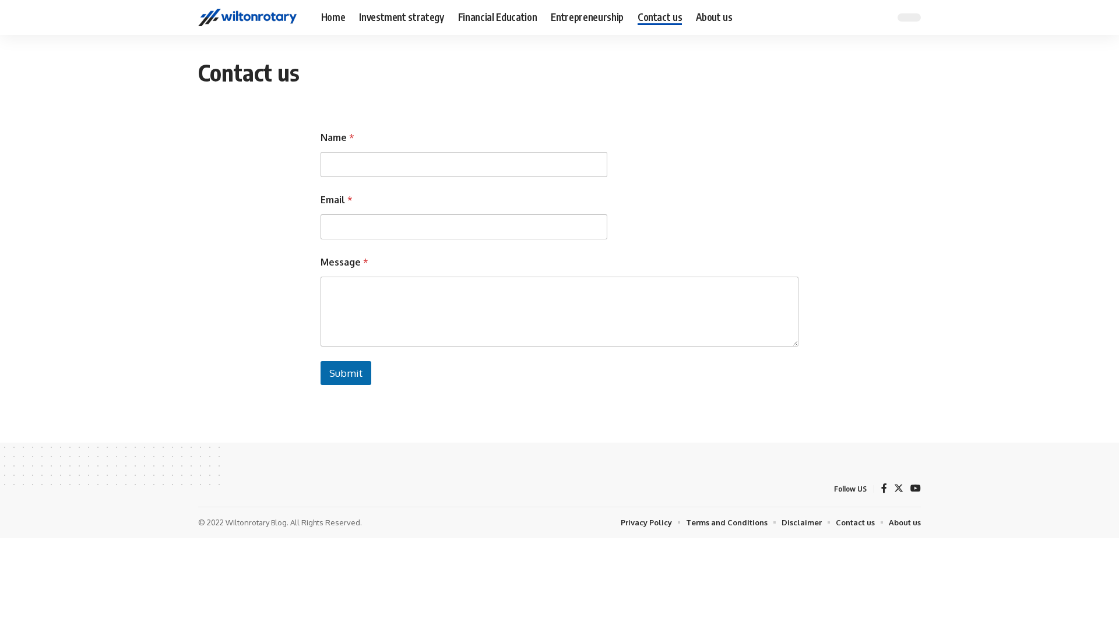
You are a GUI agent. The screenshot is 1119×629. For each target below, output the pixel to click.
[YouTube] (915, 488)
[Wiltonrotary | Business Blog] (250, 17)
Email (337, 200)
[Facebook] (884, 488)
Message (344, 262)
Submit (346, 373)
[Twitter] (898, 488)
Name (337, 137)
